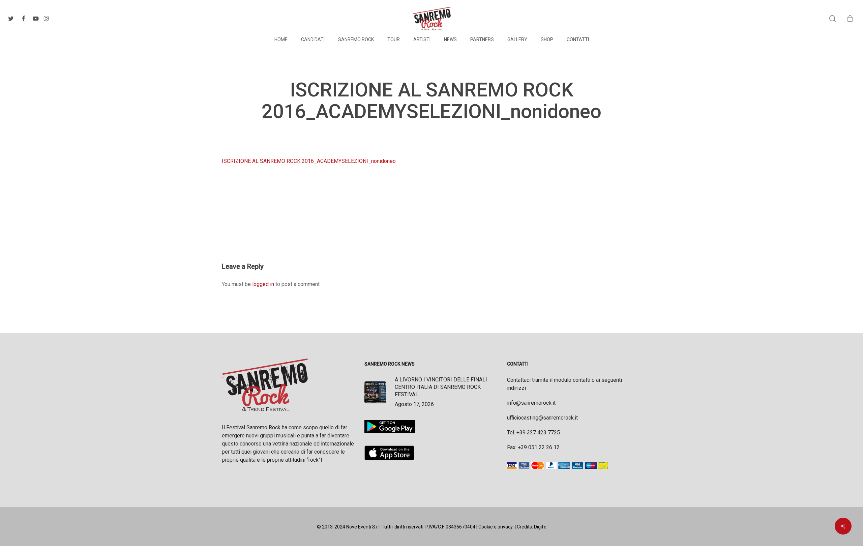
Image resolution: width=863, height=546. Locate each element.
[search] (833, 18)
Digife (540, 526)
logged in (263, 284)
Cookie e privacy (495, 526)
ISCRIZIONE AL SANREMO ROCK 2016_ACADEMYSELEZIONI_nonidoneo (309, 161)
